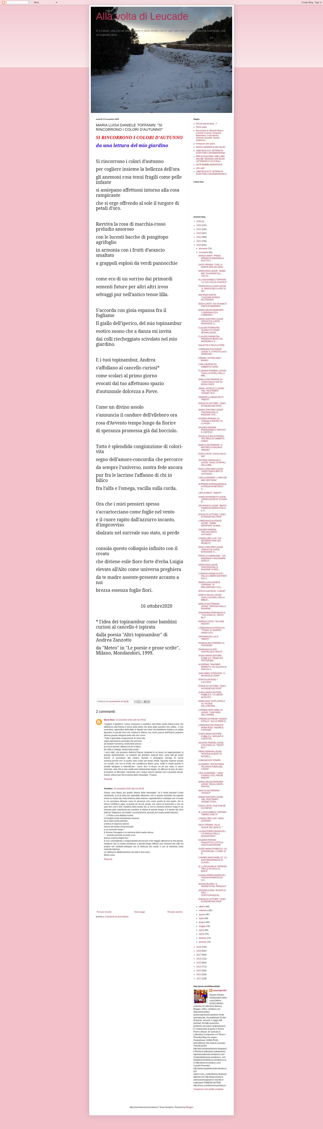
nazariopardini (219, 990)
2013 (199, 970)
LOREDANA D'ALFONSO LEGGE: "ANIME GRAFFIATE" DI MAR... (210, 523)
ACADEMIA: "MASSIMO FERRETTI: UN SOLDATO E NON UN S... (213, 666)
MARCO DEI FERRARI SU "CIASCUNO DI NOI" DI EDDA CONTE (211, 382)
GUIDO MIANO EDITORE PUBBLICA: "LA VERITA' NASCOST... (211, 694)
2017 (199, 955)
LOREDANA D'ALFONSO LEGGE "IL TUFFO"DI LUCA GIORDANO (212, 351)
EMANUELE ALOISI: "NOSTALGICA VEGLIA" (211, 650)
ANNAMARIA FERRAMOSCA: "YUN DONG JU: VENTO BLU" (212, 615)
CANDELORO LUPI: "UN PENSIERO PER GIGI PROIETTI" (210, 540)
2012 (199, 974)
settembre (203, 910)
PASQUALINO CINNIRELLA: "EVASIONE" (212, 644)
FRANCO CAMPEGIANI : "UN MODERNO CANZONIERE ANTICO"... (212, 558)
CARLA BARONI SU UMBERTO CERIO (208, 365)
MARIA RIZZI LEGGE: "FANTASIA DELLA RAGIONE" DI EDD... (209, 567)
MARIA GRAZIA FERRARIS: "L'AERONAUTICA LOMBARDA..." (211, 312)
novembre (204, 252)
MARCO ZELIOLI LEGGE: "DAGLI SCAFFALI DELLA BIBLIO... (212, 597)
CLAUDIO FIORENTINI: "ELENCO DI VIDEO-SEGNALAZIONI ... (209, 330)
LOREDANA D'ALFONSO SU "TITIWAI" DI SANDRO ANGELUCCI (212, 630)
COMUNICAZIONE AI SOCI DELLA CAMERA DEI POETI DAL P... (213, 576)
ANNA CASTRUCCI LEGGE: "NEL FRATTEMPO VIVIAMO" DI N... (211, 390)
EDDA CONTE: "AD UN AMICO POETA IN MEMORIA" (213, 305)
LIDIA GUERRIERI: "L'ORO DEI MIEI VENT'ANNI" (213, 479)
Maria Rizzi (109, 720)
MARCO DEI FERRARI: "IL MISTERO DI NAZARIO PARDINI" (211, 447)
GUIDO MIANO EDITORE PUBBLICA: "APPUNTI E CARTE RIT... (211, 736)
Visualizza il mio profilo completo (208, 1089)
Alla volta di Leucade (142, 16)
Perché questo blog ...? (206, 124)
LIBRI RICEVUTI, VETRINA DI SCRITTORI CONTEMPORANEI (210, 151)
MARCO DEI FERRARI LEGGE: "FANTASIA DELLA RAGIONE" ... (212, 606)
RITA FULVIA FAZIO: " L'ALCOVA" (208, 680)
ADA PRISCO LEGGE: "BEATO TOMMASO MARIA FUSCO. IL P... (212, 508)
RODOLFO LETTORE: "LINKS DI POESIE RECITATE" (212, 404)
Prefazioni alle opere (205, 144)
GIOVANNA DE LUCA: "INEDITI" (209, 637)
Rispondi (108, 779)
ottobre (202, 906)
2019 (199, 947)
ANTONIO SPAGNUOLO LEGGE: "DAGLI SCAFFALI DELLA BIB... (212, 462)
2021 (199, 241)
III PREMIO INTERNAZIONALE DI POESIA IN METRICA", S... (212, 486)
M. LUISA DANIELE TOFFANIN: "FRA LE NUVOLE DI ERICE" (213, 869)
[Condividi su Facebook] (145, 701)
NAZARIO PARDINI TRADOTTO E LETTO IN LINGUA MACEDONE (211, 842)
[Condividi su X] (142, 701)
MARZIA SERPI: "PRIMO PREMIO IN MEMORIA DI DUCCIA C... (211, 258)
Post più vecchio (175, 912)
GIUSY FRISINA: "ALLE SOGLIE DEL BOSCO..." (211, 826)
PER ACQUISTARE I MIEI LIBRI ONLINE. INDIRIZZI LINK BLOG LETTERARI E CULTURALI (210, 158)
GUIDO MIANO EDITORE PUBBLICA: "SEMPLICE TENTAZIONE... (211, 658)
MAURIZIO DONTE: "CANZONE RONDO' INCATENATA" (209, 297)
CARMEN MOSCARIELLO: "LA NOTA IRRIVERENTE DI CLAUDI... (213, 860)
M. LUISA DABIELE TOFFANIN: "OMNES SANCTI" (213, 813)
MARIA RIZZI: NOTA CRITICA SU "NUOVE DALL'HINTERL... (212, 703)
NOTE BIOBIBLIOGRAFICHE (209, 164)
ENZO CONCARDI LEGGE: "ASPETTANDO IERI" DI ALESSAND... (211, 471)
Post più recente (104, 912)
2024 (199, 229)
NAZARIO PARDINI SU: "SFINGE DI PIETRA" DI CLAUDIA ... (211, 421)
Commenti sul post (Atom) (116, 917)
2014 (199, 967)
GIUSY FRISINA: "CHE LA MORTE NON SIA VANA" (211, 266)
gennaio (203, 942)
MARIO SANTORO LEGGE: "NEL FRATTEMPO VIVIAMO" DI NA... (211, 799)
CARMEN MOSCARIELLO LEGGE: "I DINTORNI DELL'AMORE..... (211, 712)
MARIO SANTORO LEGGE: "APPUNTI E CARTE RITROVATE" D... (211, 321)
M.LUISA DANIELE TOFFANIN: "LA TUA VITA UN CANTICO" (213, 281)
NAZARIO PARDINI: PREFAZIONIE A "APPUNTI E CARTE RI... (212, 430)
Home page (139, 912)
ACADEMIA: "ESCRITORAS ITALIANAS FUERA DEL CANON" (211, 766)
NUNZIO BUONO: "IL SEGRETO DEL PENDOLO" (212, 885)
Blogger (189, 1107)
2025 (199, 225)
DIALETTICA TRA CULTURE (211, 345)
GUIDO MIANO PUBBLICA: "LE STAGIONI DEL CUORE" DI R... (213, 851)
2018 (199, 951)
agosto (202, 914)
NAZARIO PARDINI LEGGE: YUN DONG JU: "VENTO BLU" (211, 745)
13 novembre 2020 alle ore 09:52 (130, 720)
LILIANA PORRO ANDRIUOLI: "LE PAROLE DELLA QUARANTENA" (212, 833)
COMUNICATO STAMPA (210, 760)
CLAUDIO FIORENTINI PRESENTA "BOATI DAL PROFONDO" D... (211, 339)
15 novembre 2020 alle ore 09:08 (129, 788)
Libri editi (200, 168)
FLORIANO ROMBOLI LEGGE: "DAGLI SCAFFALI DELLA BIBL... (212, 373)
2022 (199, 237)
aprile (202, 930)
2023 (199, 233)
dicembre (203, 248)
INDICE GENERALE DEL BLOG (210, 147)
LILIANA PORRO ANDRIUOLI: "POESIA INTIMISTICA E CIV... (212, 877)
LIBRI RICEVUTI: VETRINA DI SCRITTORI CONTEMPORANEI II (211, 172)
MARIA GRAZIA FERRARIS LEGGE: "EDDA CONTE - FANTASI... (211, 784)
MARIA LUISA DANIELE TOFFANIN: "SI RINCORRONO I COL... (210, 584)
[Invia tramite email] (135, 701)
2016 (199, 959)
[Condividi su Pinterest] (148, 701)
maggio (202, 926)
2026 (199, 221)
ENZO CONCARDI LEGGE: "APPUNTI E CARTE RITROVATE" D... (211, 549)
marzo (202, 934)
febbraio (203, 938)
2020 (199, 245)
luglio (201, 918)
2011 (199, 978)
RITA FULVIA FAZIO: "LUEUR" (212, 591)
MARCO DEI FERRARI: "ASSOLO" (209, 791)
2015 (199, 963)
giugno (202, 922)
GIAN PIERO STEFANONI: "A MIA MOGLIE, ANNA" (212, 674)
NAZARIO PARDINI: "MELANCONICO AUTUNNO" (208, 532)
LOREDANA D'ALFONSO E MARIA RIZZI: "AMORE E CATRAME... (211, 727)
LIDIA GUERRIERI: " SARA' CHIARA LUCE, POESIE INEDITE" (211, 775)
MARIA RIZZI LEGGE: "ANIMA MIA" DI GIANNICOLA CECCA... (212, 273)
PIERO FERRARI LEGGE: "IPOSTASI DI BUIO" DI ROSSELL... (210, 754)
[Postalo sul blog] (139, 701)
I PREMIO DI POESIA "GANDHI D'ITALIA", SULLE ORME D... (213, 720)
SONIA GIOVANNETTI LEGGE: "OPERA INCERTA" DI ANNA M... (213, 499)
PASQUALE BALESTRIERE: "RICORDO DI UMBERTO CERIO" (211, 438)
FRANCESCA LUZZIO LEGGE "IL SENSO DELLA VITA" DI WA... (212, 288)
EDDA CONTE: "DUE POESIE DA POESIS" (212, 807)
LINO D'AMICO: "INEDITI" (210, 493)
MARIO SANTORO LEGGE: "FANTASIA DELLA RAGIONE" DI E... (211, 412)
